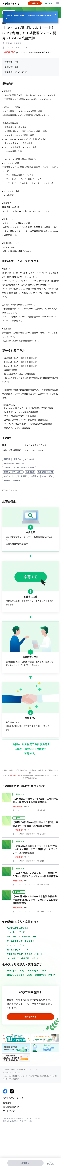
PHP (9, 970)
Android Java (33, 970)
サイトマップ (9, 1110)
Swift (44, 970)
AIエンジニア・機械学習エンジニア (23, 958)
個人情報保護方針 (11, 1106)
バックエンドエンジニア (18, 927)
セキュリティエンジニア (18, 949)
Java (15, 970)
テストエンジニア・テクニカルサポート (25, 954)
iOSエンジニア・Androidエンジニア (23, 936)
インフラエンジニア (16, 945)
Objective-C (40, 974)
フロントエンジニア (16, 932)
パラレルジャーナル (12, 1098)
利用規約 (7, 1102)
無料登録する (30, 1016)
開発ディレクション (16, 974)
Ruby (22, 970)
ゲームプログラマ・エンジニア (20, 941)
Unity (29, 974)
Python (51, 974)
